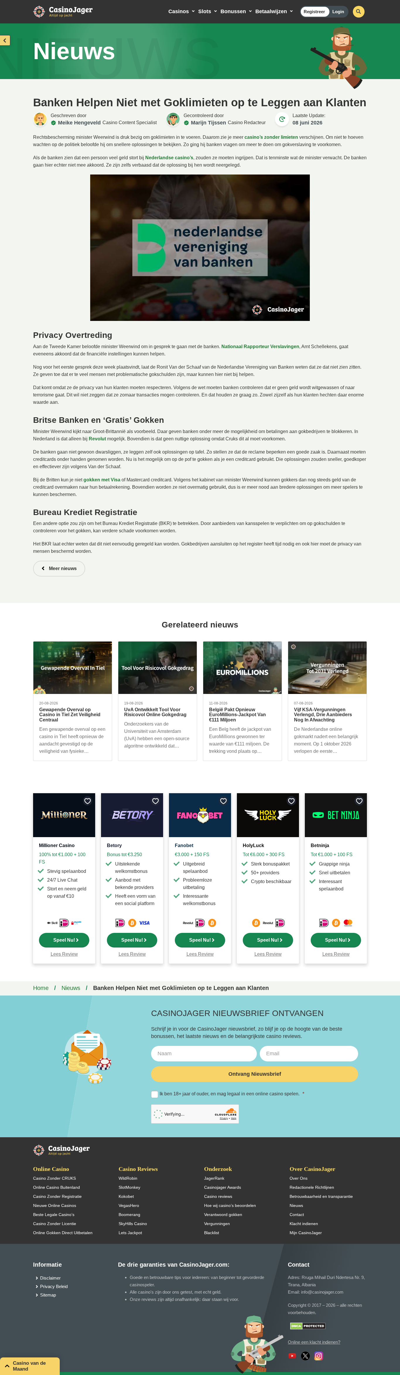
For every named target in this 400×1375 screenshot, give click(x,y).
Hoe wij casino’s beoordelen (230, 1205)
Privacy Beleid (54, 1286)
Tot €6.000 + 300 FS (264, 854)
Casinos (178, 11)
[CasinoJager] (69, 11)
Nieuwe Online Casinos (54, 1205)
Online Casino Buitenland (56, 1187)
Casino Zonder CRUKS (54, 1178)
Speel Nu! (64, 940)
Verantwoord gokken (223, 1214)
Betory (114, 845)
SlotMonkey (129, 1187)
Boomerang (129, 1214)
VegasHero (129, 1205)
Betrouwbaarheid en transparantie (321, 1196)
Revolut (97, 438)
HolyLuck (253, 845)
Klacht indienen (304, 1223)
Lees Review (64, 954)
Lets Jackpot (130, 1232)
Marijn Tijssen (208, 123)
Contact (297, 1214)
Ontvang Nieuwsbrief (254, 1074)
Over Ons (298, 1178)
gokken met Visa (101, 479)
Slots (204, 11)
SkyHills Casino (133, 1223)
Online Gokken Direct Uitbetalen (63, 1232)
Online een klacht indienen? (314, 1342)
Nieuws (70, 988)
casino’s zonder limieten (271, 137)
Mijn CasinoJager (306, 1232)
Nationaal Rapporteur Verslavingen (260, 346)
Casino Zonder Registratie (57, 1196)
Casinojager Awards (222, 1187)
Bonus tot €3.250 (124, 854)
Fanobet (184, 845)
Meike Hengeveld (79, 123)
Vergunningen (217, 1223)
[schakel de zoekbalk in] (359, 12)
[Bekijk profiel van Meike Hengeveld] (40, 119)
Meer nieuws (63, 568)
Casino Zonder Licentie (54, 1223)
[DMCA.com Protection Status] (308, 1325)
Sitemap (48, 1294)
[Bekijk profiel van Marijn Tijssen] (173, 119)
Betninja (320, 845)
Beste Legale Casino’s (53, 1214)
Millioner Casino (57, 845)
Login (338, 11)
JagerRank (214, 1178)
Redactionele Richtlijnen (312, 1187)
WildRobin (128, 1178)
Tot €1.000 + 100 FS (332, 854)
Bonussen (233, 11)
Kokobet (126, 1196)
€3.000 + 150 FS (192, 854)
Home (41, 988)
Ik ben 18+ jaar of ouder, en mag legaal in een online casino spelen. (232, 1093)
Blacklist (211, 1232)
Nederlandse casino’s (169, 157)
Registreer (314, 11)
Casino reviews (218, 1196)
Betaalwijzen (271, 11)
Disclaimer (50, 1277)
